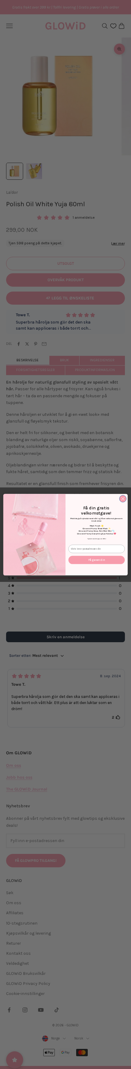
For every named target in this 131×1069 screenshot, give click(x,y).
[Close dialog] (122, 498)
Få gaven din (96, 559)
